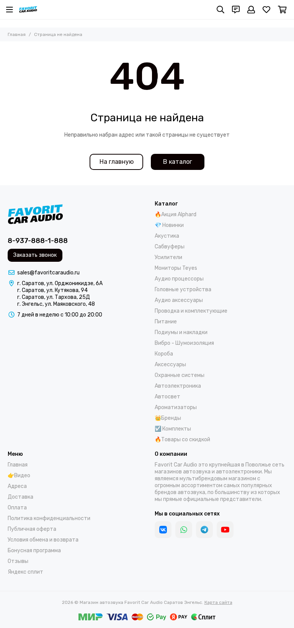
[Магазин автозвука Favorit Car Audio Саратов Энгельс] (28, 9)
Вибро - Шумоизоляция (184, 343)
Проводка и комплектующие (191, 311)
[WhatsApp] (183, 529)
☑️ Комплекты (173, 429)
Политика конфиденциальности (49, 518)
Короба (164, 354)
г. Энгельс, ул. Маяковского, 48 (56, 304)
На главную (117, 161)
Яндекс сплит (25, 572)
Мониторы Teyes (176, 268)
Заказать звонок (35, 255)
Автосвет (167, 396)
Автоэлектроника (178, 386)
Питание (166, 321)
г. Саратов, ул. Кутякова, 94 (52, 290)
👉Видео (19, 475)
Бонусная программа (34, 550)
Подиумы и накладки (181, 332)
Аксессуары (170, 364)
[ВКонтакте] (163, 529)
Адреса (17, 486)
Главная (17, 34)
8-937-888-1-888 (38, 241)
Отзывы (18, 561)
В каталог (177, 161)
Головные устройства (183, 289)
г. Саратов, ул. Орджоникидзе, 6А (60, 283)
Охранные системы (179, 375)
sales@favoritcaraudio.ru (48, 272)
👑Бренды (168, 418)
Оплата (17, 507)
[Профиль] (251, 9)
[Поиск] (220, 9)
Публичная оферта (32, 529)
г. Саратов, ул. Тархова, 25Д (53, 297)
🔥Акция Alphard (175, 214)
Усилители (168, 257)
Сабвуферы (170, 246)
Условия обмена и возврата (43, 540)
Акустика (167, 236)
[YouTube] (225, 529)
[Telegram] (204, 529)
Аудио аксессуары (179, 300)
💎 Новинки (169, 225)
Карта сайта (218, 602)
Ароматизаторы (176, 407)
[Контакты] (235, 9)
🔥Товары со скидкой (182, 439)
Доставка (20, 497)
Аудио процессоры (179, 279)
